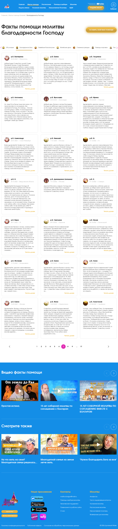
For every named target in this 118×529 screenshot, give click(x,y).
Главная (22, 4)
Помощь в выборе (60, 4)
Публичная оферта (34, 525)
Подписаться (95, 8)
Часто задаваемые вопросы (100, 500)
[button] (20, 472)
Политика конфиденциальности (13, 525)
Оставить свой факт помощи (101, 30)
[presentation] (1, 47)
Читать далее (30, 89)
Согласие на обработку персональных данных (61, 525)
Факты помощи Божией (17, 15)
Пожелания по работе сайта (70, 507)
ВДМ (71, 8)
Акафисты (93, 496)
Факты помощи (33, 4)
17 (81, 346)
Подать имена (24, 8)
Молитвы (73, 4)
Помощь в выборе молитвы (70, 500)
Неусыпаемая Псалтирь (58, 8)
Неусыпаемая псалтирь (99, 511)
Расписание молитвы (98, 507)
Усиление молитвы (39, 8)
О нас (62, 511)
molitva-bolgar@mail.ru (68, 496)
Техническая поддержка (69, 504)
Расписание (46, 4)
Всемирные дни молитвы (99, 514)
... (76, 346)
